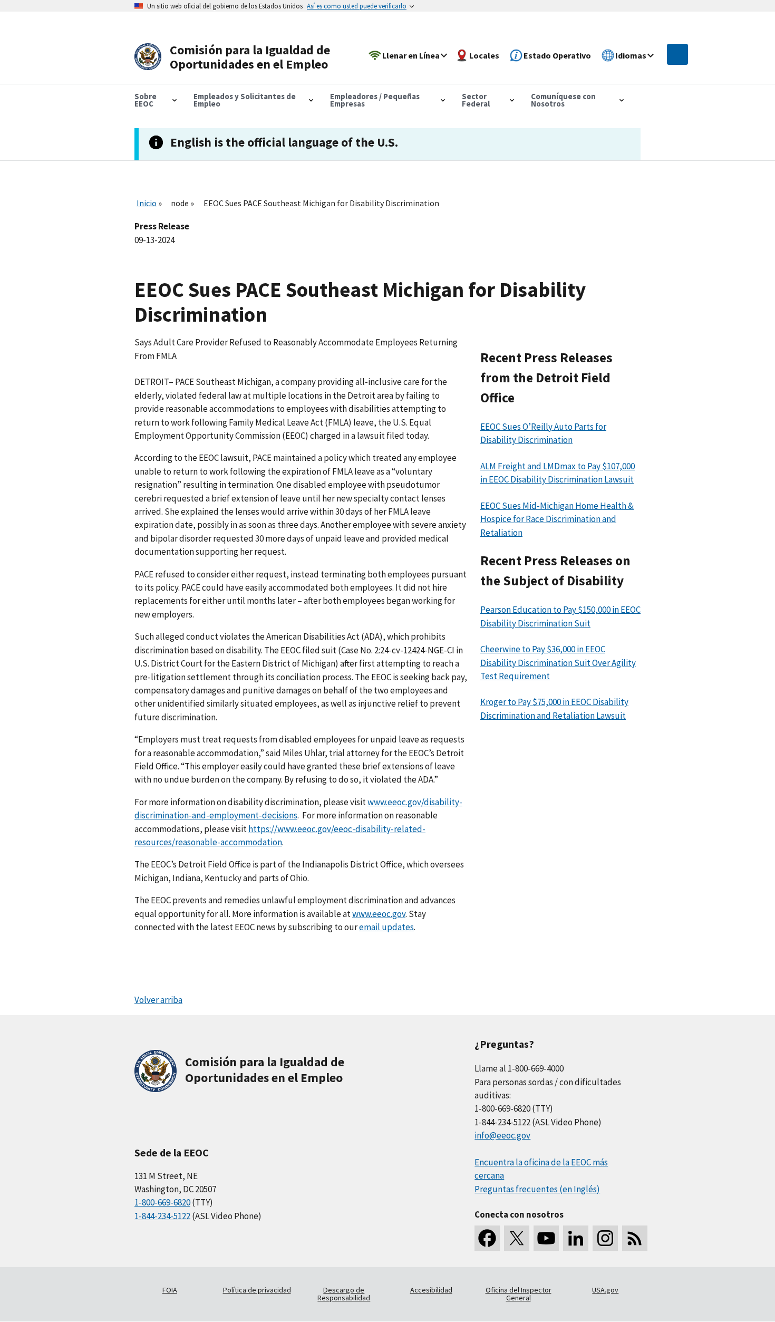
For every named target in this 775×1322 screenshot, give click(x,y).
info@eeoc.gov (502, 1135)
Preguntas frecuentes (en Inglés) (537, 1189)
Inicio (147, 203)
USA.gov (605, 1290)
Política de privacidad (257, 1290)
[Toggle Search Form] (677, 54)
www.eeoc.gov (378, 914)
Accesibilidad (431, 1290)
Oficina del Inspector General (518, 1294)
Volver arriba (158, 1000)
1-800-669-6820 (162, 1202)
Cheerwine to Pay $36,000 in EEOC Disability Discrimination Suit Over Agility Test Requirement (558, 662)
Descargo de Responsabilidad (343, 1294)
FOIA (169, 1290)
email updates (386, 927)
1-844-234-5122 (162, 1216)
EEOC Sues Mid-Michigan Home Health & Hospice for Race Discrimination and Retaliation (557, 519)
